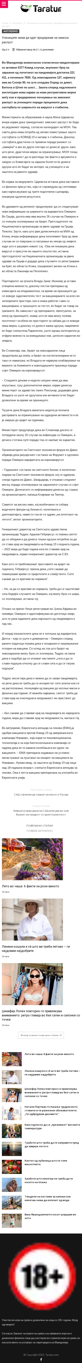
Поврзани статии (39, 825)
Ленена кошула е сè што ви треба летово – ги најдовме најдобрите (36, 949)
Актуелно (17, 23)
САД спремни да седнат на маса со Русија (41, 792)
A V (7, 49)
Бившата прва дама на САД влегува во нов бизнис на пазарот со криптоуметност (41, 810)
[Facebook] (41, 1360)
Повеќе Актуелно (40, 830)
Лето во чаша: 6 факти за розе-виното (30, 886)
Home (5, 23)
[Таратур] (41, 4)
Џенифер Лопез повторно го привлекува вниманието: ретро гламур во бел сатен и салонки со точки (41, 1015)
